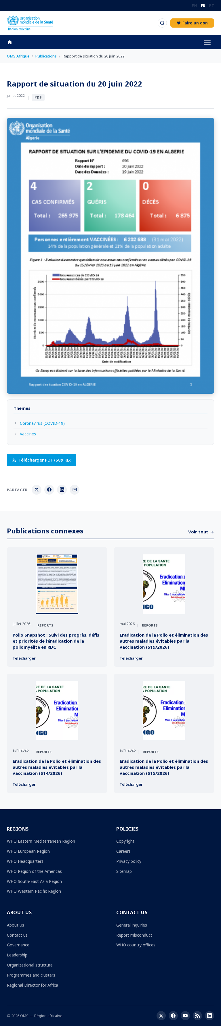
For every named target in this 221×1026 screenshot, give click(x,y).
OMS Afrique (18, 56)
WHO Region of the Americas (34, 871)
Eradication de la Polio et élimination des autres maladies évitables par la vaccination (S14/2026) (57, 767)
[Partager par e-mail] (74, 490)
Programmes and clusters (31, 975)
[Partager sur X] (36, 490)
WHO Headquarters (25, 861)
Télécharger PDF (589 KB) (45, 460)
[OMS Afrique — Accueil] (30, 23)
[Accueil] (12, 42)
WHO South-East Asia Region (34, 881)
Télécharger (24, 658)
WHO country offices (135, 945)
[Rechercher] (162, 23)
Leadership (17, 955)
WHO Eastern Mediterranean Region (41, 841)
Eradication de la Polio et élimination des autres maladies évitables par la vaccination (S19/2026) (164, 641)
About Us (15, 925)
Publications (46, 56)
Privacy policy (128, 861)
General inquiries (131, 925)
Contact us (17, 935)
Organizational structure (30, 965)
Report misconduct (134, 935)
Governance (18, 945)
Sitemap (124, 871)
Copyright (125, 841)
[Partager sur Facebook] (49, 490)
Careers (123, 851)
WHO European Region (28, 851)
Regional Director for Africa (32, 985)
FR (203, 5)
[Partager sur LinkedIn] (62, 490)
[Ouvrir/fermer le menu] (207, 42)
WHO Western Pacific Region (34, 891)
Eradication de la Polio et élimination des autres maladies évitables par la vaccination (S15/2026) (164, 767)
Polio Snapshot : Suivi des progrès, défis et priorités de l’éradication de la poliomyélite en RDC (56, 641)
